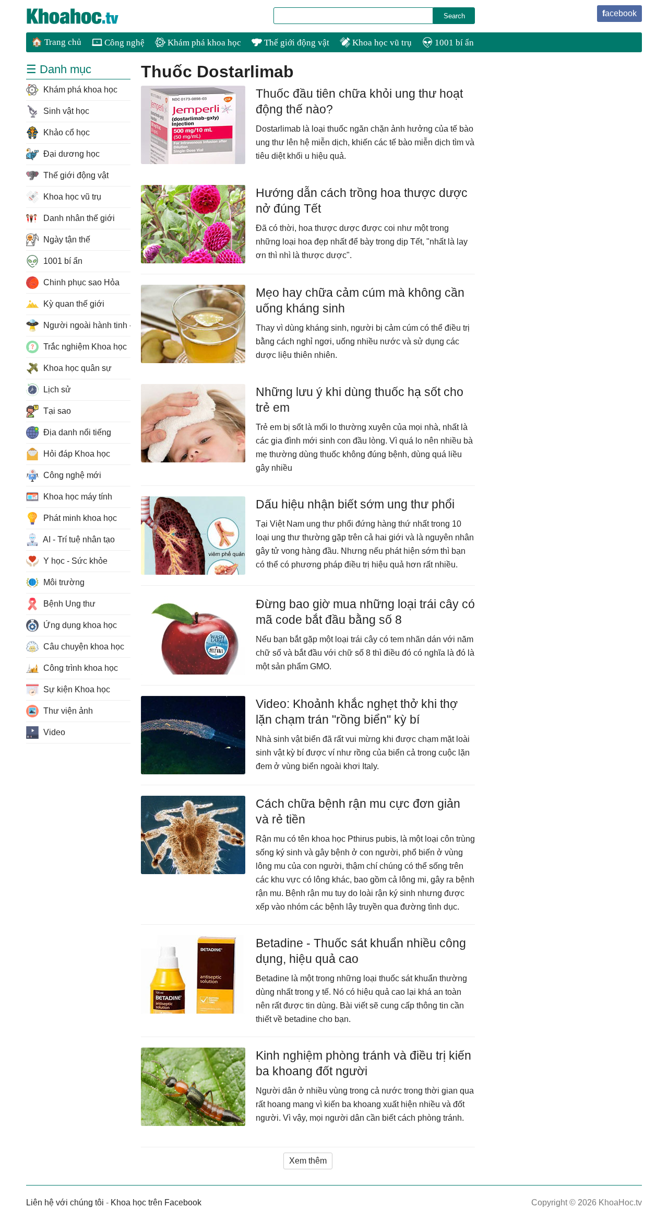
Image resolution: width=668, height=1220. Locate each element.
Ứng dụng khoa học (79, 625)
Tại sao (56, 410)
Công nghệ (123, 43)
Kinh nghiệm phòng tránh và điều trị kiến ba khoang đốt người (363, 1063)
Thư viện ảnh (67, 710)
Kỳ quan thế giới (72, 303)
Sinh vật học (65, 111)
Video (53, 732)
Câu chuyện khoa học (82, 646)
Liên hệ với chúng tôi (65, 1202)
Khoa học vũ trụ (381, 43)
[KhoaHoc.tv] (83, 16)
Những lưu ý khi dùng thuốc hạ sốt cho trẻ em (359, 399)
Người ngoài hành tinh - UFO (85, 325)
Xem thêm (308, 1160)
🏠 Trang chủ (56, 42)
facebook (619, 13)
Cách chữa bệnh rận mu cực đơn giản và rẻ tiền (358, 811)
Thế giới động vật (295, 43)
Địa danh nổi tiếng (76, 432)
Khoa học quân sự (76, 368)
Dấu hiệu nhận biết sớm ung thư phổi (355, 504)
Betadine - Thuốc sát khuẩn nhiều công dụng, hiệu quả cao (361, 951)
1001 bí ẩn (453, 43)
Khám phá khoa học (203, 43)
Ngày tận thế (65, 239)
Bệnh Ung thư (68, 603)
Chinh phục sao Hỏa (80, 282)
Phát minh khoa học (79, 518)
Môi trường (63, 582)
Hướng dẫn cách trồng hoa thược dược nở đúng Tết (362, 200)
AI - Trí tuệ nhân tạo (78, 539)
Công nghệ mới (71, 475)
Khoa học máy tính (76, 496)
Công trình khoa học (79, 668)
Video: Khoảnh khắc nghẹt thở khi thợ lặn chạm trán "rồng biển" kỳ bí (357, 711)
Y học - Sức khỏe (74, 560)
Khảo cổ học (65, 132)
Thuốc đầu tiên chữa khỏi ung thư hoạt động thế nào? (359, 101)
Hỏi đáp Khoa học (75, 453)
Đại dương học (70, 153)
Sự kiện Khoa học (75, 689)
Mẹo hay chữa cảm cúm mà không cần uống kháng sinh (360, 300)
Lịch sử (56, 389)
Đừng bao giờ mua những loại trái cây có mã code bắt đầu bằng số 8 (365, 611)
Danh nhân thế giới (78, 218)
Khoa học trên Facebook (156, 1202)
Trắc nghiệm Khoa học (84, 346)
